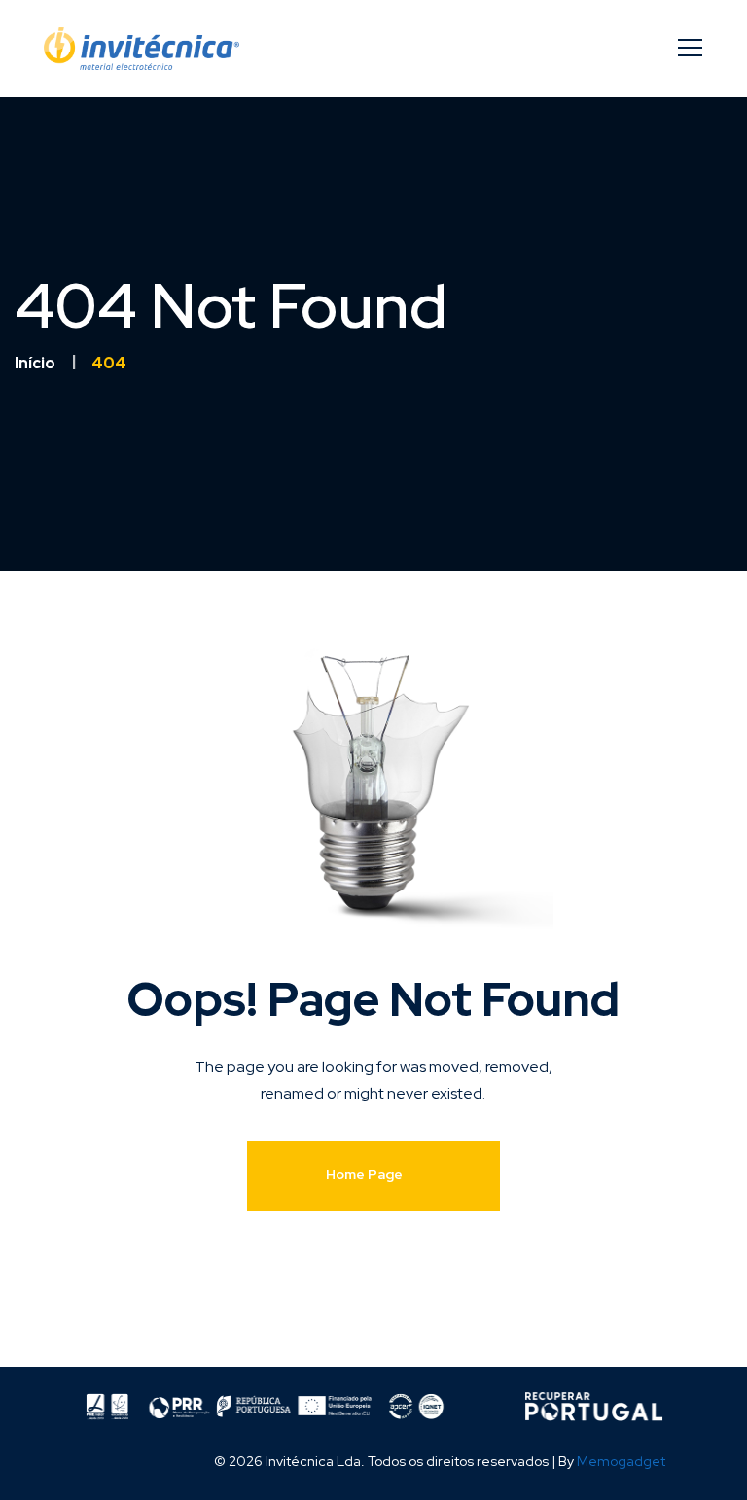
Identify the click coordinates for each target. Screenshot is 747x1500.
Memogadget (621, 1461)
